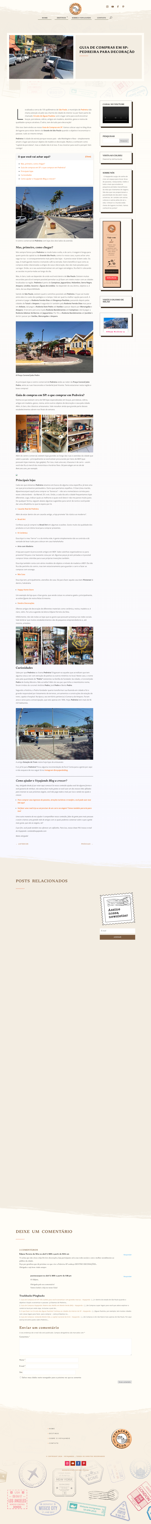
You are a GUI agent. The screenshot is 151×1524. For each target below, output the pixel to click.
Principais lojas (27, 171)
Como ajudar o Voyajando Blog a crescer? (38, 179)
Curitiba (30, 1106)
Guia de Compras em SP (52, 127)
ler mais (22, 957)
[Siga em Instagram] (107, 6)
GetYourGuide (117, 159)
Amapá (25, 1026)
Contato (101, 18)
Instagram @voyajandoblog (56, 770)
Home (45, 18)
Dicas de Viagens (47, 1026)
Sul (57, 1028)
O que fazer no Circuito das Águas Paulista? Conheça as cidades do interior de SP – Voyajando (56, 1311)
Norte (83, 1026)
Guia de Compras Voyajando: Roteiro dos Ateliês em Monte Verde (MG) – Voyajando (52, 1305)
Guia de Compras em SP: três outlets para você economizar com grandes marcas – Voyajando (55, 1300)
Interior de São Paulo (25, 949)
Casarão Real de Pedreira (28, 509)
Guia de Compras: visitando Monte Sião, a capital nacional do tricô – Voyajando (50, 1317)
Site (20, 1372)
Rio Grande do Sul (38, 1028)
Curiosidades (26, 175)
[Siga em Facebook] (118, 6)
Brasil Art (21, 519)
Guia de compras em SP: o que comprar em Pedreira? (43, 167)
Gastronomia (38, 1106)
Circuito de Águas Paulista (44, 116)
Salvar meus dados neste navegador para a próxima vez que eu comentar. (51, 1378)
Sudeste (51, 949)
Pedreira (84, 109)
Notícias (38, 949)
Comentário (24, 1337)
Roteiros (47, 1028)
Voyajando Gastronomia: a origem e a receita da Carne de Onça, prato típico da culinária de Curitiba (52, 1102)
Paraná (44, 1106)
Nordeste (78, 1026)
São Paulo (63, 109)
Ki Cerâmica (22, 533)
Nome (22, 1360)
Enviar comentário (125, 1382)
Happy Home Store (26, 590)
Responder (128, 1255)
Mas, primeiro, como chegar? (33, 164)
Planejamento (28, 1028)
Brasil (34, 949)
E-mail (22, 1366)
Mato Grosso (71, 1026)
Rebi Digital (83, 1470)
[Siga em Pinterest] (123, 6)
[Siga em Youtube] (112, 6)
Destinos (61, 18)
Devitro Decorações (26, 603)
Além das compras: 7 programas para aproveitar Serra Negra (50, 946)
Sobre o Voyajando (81, 18)
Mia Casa (21, 574)
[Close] (88, 156)
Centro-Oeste (31, 1026)
